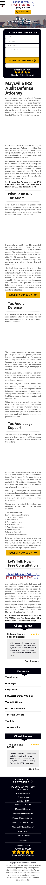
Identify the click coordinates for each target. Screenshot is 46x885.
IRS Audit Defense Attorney (19, 696)
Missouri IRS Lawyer (23, 809)
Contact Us (23, 840)
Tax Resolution (12, 727)
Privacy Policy (23, 831)
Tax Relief (10, 721)
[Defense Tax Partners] (23, 781)
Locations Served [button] (22, 846)
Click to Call (24, 12)
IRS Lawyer (10, 683)
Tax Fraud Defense (14, 714)
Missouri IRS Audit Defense (23, 818)
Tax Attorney (11, 677)
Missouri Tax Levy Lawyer (23, 813)
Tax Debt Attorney (14, 702)
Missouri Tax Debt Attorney (23, 822)
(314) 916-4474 (23, 8)
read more (30, 763)
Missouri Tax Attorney (23, 805)
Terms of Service (23, 836)
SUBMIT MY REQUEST (21, 60)
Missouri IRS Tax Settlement (23, 827)
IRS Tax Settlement (15, 708)
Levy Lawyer (11, 689)
